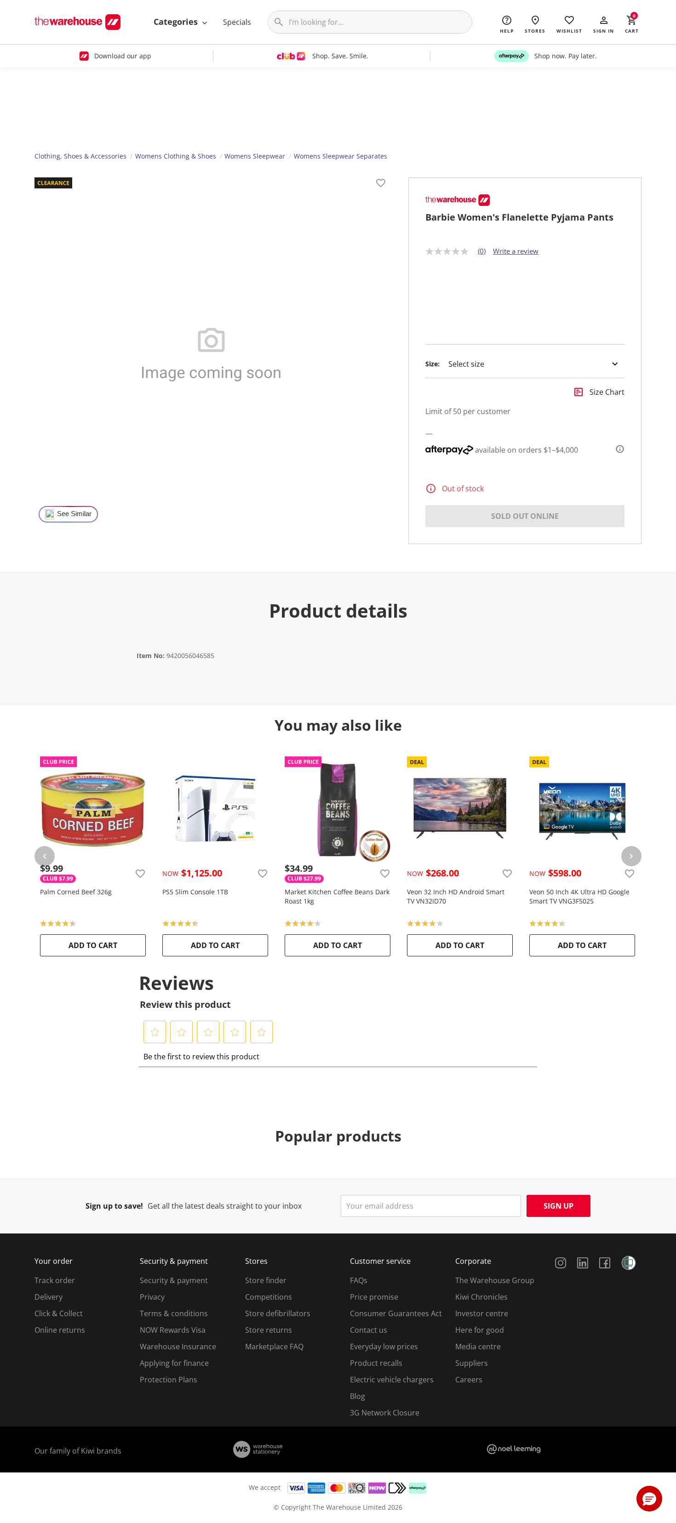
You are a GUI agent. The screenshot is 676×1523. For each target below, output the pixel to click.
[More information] (617, 449)
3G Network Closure (384, 1413)
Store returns (268, 1330)
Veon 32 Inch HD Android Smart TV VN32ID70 (455, 896)
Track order (54, 1280)
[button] (603, 24)
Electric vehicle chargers (392, 1380)
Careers (468, 1380)
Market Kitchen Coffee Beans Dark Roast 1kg (337, 896)
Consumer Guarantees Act (396, 1313)
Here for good (479, 1330)
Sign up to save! (114, 1206)
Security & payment (174, 1280)
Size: (432, 364)
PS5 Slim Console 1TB (195, 891)
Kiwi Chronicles (481, 1297)
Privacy (152, 1297)
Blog (357, 1396)
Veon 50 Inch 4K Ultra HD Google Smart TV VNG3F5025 (579, 896)
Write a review (516, 251)
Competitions (268, 1297)
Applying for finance (174, 1363)
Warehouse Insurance (178, 1346)
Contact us (368, 1330)
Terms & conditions (174, 1313)
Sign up (558, 1206)
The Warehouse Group (494, 1280)
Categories (177, 21)
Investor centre (481, 1313)
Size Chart (607, 392)
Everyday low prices (384, 1346)
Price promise (374, 1297)
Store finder (265, 1280)
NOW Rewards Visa (173, 1330)
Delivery (48, 1297)
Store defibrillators (277, 1313)
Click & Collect (58, 1313)
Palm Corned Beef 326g (76, 891)
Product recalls (376, 1363)
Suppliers (471, 1363)
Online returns (59, 1330)
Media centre (478, 1346)
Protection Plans (168, 1380)
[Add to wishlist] (380, 184)
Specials (237, 22)
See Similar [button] (74, 513)
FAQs (358, 1280)
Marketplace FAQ (274, 1346)
